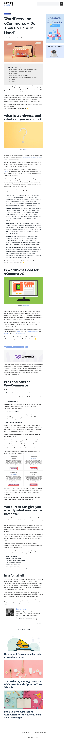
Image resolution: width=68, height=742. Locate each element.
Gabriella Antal (9, 38)
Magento (6, 333)
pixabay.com (25, 305)
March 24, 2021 (19, 38)
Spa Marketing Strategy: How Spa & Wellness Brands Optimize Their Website (23, 684)
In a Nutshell (13, 81)
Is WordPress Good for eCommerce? (20, 71)
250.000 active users (19, 333)
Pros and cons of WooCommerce (18, 75)
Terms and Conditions (39, 732)
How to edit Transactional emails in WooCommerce (22, 655)
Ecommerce (8, 13)
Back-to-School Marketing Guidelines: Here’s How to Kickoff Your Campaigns (22, 714)
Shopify (18, 331)
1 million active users (32, 331)
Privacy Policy (26, 732)
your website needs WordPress (31, 157)
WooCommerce (13, 73)
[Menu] (61, 4)
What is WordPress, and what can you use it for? (23, 69)
